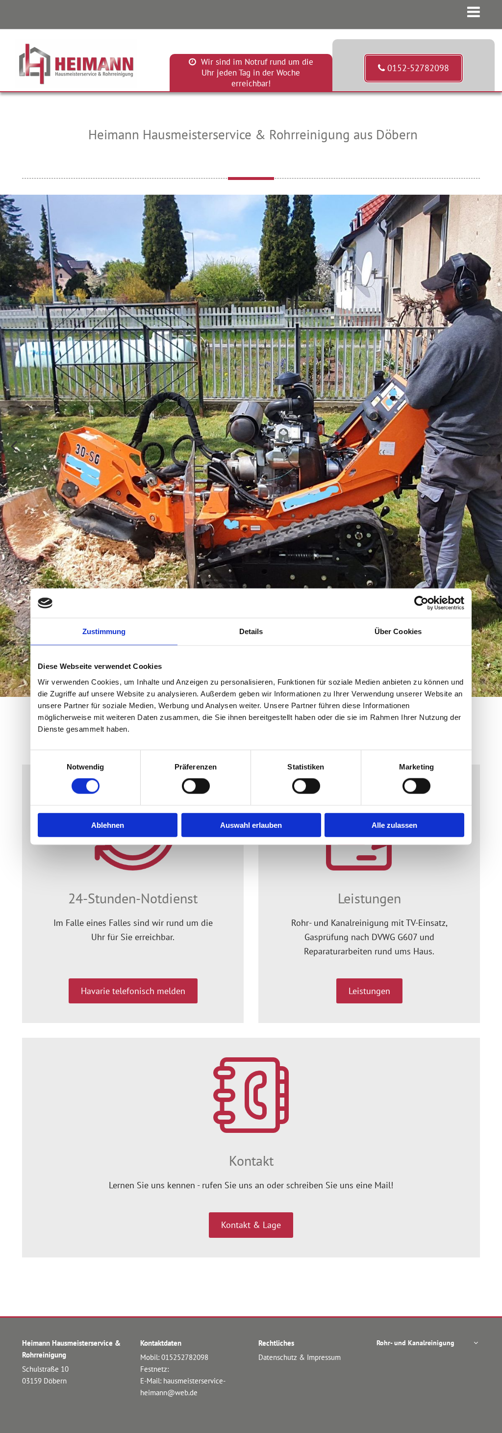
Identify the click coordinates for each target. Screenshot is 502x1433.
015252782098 (184, 1357)
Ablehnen (107, 824)
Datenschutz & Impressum (299, 1357)
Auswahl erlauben (251, 824)
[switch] (196, 786)
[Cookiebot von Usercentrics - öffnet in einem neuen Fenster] (421, 603)
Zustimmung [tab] (104, 631)
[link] (476, 1342)
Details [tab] (251, 631)
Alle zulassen (394, 824)
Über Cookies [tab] (398, 631)
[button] (413, 68)
